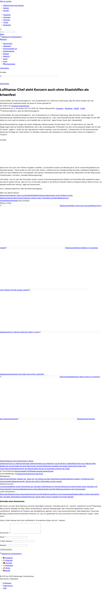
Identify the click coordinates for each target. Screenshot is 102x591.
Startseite (3, 200)
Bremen (6, 54)
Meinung (6, 56)
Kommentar (5, 533)
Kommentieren (12, 200)
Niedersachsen (8, 51)
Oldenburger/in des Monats (13, 5)
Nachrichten (7, 43)
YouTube (6, 20)
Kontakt (6, 11)
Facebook (7, 15)
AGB (4, 588)
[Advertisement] (51, 153)
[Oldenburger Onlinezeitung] (11, 554)
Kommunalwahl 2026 (23, 471)
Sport (5, 61)
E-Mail (82, 108)
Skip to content (6, 1)
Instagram (7, 17)
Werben (6, 8)
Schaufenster (10, 64)
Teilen (20, 200)
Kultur (5, 59)
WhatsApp (7, 25)
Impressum (7, 583)
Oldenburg (7, 46)
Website (3, 545)
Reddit (76, 108)
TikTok (5, 22)
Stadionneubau (36, 471)
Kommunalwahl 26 (10, 49)
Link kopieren (26, 200)
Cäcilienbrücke (47, 471)
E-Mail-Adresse (6, 541)
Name (3, 537)
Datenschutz (8, 586)
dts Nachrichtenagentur (20, 106)
